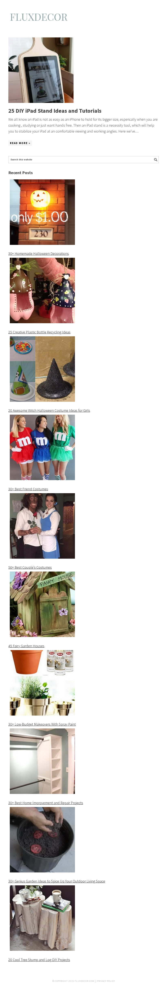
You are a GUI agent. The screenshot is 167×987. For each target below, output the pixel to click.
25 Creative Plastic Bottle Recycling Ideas (39, 332)
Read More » (20, 143)
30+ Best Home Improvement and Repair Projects (45, 802)
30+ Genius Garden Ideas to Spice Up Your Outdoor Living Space (56, 881)
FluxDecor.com (84, 980)
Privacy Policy (106, 980)
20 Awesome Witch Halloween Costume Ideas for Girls (49, 410)
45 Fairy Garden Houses (26, 646)
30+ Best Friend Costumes (28, 489)
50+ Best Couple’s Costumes (30, 567)
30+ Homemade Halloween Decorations (38, 253)
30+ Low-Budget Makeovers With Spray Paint (42, 724)
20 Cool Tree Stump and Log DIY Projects (39, 959)
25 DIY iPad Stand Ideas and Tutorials (54, 110)
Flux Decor (83, 18)
